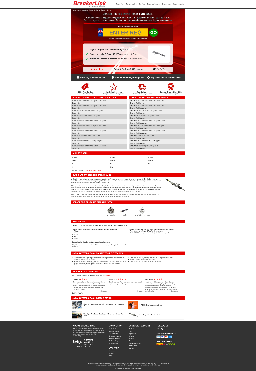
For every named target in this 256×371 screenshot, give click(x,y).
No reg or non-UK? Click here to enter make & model (128, 38)
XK (73, 167)
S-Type (112, 160)
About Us (112, 351)
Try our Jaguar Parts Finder (92, 170)
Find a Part (119, 4)
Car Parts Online (114, 334)
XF (111, 164)
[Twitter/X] (162, 329)
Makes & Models (131, 4)
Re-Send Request (114, 338)
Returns (131, 338)
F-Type (150, 157)
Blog (110, 356)
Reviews (111, 353)
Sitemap (131, 348)
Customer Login (178, 4)
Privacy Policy (133, 346)
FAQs (130, 331)
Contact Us (132, 329)
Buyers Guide (133, 334)
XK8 (111, 167)
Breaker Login (166, 4)
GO (153, 32)
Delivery (131, 336)
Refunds (131, 341)
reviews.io (107, 275)
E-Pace (74, 157)
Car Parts (142, 4)
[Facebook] (158, 329)
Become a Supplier (153, 4)
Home (74, 10)
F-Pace (112, 157)
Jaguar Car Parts (94, 10)
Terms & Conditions (135, 343)
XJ (149, 164)
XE (73, 164)
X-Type (150, 160)
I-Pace (74, 160)
